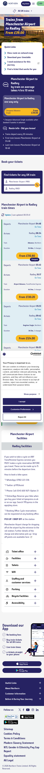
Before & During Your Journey (19, 699)
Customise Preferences (21, 409)
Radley (15, 83)
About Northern (12, 688)
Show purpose (30, 394)
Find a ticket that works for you (21, 69)
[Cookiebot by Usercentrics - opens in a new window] (31, 354)
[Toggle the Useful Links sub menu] (40, 683)
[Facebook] (23, 710)
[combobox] (22, 181)
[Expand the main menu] (33, 3)
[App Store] (27, 717)
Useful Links (10, 683)
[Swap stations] (37, 184)
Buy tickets (25, 4)
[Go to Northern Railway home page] (10, 5)
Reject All (22, 417)
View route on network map (20, 53)
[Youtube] (28, 710)
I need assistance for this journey (18, 63)
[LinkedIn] (37, 710)
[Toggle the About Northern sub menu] (40, 688)
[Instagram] (33, 710)
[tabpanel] (22, 531)
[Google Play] (11, 722)
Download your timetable (19, 57)
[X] (20, 710)
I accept (22, 401)
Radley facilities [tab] (22, 446)
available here (23, 537)
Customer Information (15, 693)
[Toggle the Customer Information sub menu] (40, 693)
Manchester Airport (22, 79)
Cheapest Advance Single (22, 111)
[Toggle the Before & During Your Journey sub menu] (40, 699)
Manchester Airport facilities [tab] (22, 436)
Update (8, 215)
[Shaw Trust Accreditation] (11, 717)
